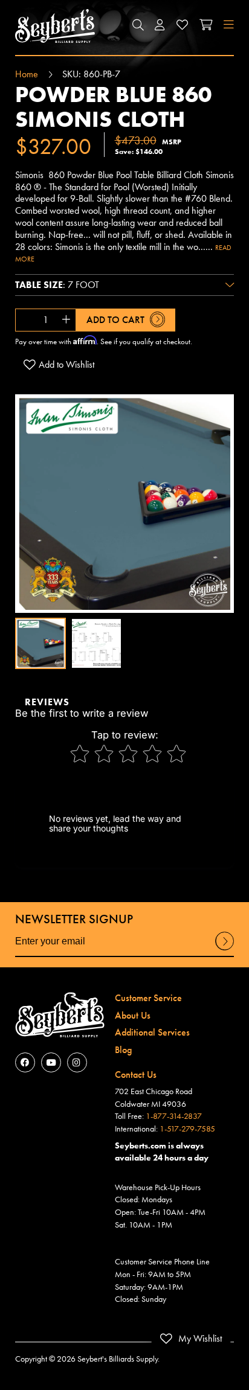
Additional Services (152, 1032)
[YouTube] (51, 1062)
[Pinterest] (77, 1062)
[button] (137, 26)
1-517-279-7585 (187, 1128)
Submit (224, 949)
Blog (123, 1049)
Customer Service (148, 997)
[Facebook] (25, 1062)
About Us (132, 1015)
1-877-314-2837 (174, 1115)
